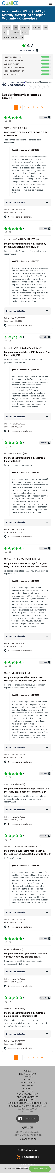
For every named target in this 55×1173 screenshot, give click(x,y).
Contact (27, 1088)
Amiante (6, 27)
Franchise (27, 1077)
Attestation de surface (13, 37)
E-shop (27, 1080)
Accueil (27, 1071)
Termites (36, 27)
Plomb (25, 32)
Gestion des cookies (27, 1109)
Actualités (27, 1091)
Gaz (4, 32)
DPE (15, 27)
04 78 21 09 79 (29, 1139)
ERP (45, 27)
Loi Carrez (14, 32)
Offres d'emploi (27, 1082)
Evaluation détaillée (15, 202)
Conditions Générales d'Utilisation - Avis (27, 1103)
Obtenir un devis (40, 1169)
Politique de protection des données (27, 1106)
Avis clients (27, 1085)
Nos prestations (27, 1074)
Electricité (25, 27)
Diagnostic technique (27, 1094)
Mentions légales (27, 1100)
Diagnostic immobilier (27, 1097)
